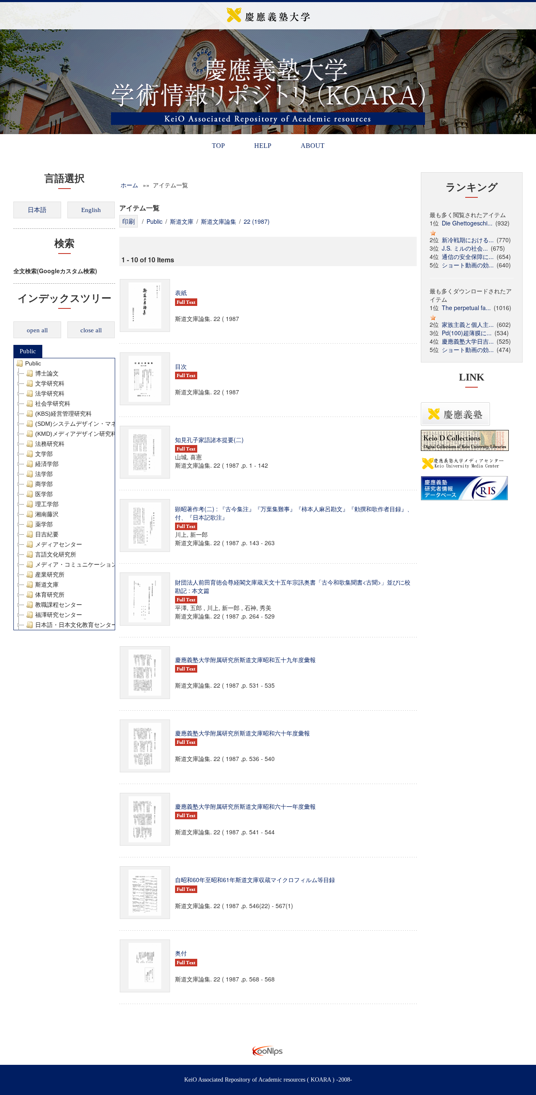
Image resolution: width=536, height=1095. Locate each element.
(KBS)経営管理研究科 (63, 413)
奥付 (181, 953)
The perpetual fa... (466, 307)
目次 (181, 366)
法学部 (44, 474)
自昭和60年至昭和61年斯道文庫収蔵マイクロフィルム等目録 (255, 879)
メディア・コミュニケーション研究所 (85, 564)
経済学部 (47, 464)
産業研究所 (49, 574)
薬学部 (44, 524)
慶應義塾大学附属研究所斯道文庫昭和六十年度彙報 (242, 733)
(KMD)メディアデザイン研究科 (76, 433)
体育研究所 (49, 594)
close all (91, 330)
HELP (262, 145)
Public (28, 351)
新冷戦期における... (468, 240)
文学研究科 (49, 383)
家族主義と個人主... (468, 324)
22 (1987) (257, 221)
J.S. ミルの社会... (465, 248)
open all (37, 330)
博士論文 (47, 373)
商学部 (44, 484)
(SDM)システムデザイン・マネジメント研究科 (96, 423)
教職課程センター (58, 604)
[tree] (64, 494)
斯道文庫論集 (218, 221)
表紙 (181, 292)
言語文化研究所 (55, 554)
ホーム (129, 185)
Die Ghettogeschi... (467, 223)
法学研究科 (49, 393)
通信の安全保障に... (468, 256)
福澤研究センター (58, 614)
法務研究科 (49, 443)
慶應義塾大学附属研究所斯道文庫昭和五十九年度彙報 (245, 659)
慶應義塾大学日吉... (468, 341)
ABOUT (313, 145)
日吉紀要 (47, 534)
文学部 (44, 453)
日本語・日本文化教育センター (76, 624)
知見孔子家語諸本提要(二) (209, 439)
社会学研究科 (52, 403)
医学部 (44, 494)
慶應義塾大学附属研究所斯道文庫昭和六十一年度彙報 (246, 806)
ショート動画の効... (468, 265)
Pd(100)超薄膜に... (467, 333)
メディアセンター (58, 544)
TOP (218, 145)
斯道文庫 (47, 584)
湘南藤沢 (47, 514)
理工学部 (47, 504)
